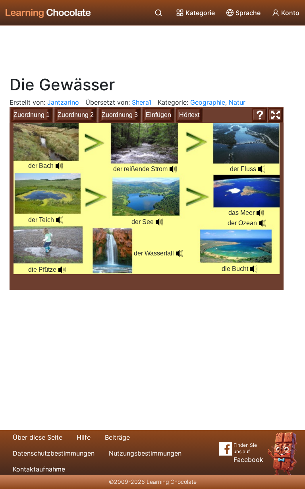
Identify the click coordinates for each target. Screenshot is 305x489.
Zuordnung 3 (120, 114)
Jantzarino (63, 102)
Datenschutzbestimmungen (54, 453)
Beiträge (117, 437)
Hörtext (189, 114)
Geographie (207, 102)
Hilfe (84, 437)
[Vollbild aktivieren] (276, 115)
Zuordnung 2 (76, 114)
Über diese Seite (37, 437)
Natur (237, 102)
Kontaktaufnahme (39, 469)
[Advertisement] (152, 48)
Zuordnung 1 (32, 114)
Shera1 (141, 102)
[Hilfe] (260, 115)
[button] (59, 166)
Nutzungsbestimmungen (145, 453)
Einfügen (158, 114)
